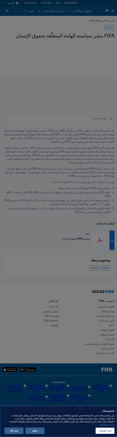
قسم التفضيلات (105, 430)
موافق (35, 430)
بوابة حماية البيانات (107, 424)
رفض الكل (14, 430)
